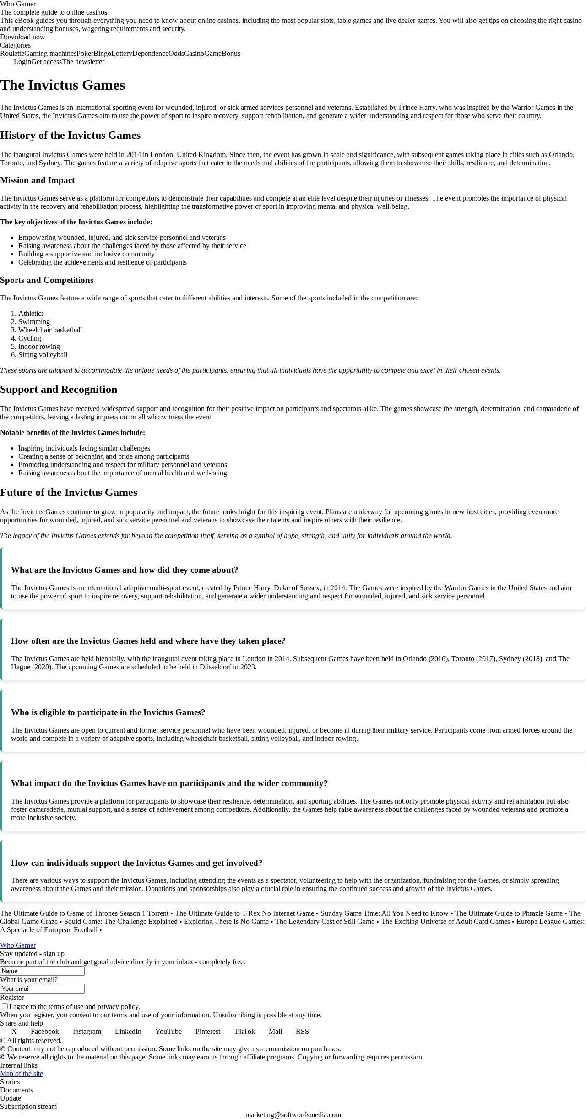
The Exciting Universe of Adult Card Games (445, 921)
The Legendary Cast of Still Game (324, 921)
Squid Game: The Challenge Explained (121, 921)
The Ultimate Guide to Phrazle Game (509, 913)
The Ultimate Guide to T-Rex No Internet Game (244, 913)
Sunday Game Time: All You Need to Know (384, 913)
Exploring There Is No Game (226, 921)
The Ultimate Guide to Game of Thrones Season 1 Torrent (84, 913)
